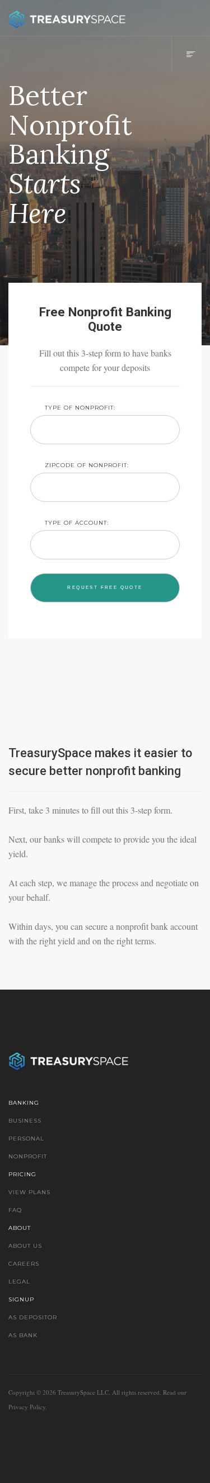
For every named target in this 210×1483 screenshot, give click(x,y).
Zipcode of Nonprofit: (87, 465)
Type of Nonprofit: (80, 407)
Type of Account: (77, 522)
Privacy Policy (26, 1407)
